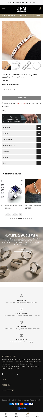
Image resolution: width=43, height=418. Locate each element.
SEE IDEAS (21, 249)
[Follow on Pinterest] (12, 374)
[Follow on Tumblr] (17, 374)
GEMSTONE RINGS (8, 16)
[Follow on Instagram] (7, 374)
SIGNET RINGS (25, 16)
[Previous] (3, 15)
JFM (39, 400)
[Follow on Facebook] (2, 374)
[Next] (39, 15)
